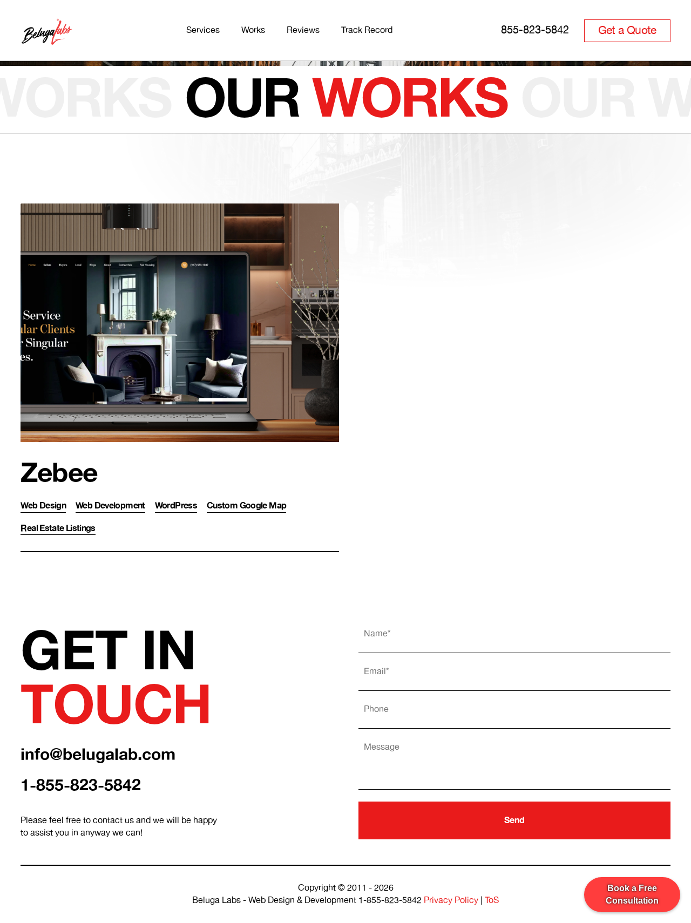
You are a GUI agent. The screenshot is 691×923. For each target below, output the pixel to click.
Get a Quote (627, 31)
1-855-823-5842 (81, 785)
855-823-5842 (535, 30)
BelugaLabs (49, 28)
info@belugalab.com (98, 755)
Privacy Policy (451, 900)
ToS (492, 900)
